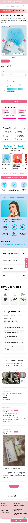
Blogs (2, 515)
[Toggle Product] (11, 153)
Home (3, 508)
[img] (6, 391)
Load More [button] (14, 486)
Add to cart (19, 520)
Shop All (3, 503)
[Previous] (3, 40)
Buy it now (14, 101)
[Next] (24, 40)
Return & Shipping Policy (19, 506)
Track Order (4, 510)
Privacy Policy (5, 512)
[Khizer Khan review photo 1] (14, 450)
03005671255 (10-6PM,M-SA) (19, 510)
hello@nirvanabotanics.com (20, 513)
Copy (13, 115)
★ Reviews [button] (26, 263)
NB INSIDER (4, 505)
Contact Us (17, 503)
